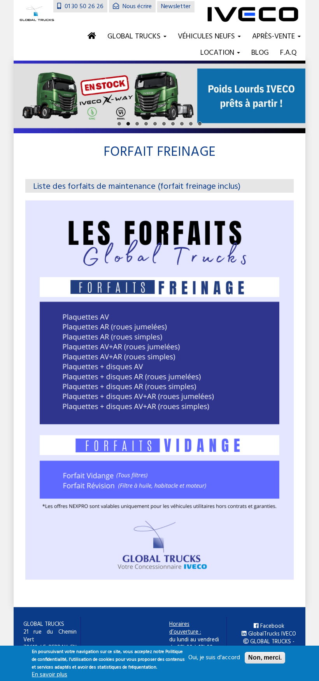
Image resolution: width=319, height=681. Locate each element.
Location (218, 53)
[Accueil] (37, 14)
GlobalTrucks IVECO (271, 634)
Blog (260, 53)
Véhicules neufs (207, 36)
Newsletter (176, 7)
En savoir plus (49, 675)
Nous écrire (136, 7)
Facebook (271, 626)
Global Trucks (135, 36)
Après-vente (274, 36)
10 (200, 124)
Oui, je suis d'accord (214, 658)
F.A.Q (288, 53)
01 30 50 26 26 (83, 7)
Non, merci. (265, 657)
